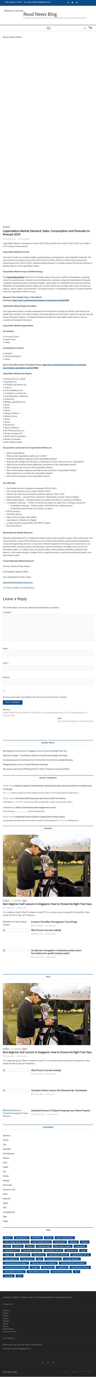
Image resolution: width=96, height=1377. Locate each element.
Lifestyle (30, 1246)
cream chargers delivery (41, 1242)
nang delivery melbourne (31, 1250)
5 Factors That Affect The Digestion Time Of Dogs (54, 922)
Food (5, 1163)
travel (20, 1276)
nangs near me (27, 1259)
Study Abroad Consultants (38, 1271)
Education (7, 1149)
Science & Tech (9, 1190)
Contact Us (74, 1372)
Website (6, 677)
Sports (5, 1203)
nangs (83, 1250)
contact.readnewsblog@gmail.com (38, 2)
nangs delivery (38, 1255)
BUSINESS (36, 1238)
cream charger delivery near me (16, 1242)
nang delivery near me (53, 1250)
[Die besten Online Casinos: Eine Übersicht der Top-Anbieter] (16, 1098)
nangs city (8, 1255)
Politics (6, 1176)
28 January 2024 (37, 934)
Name (6, 649)
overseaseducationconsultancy (16, 1263)
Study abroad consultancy (14, 1271)
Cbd (4, 1145)
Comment (7, 612)
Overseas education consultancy (44, 1263)
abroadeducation (22, 1238)
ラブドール (7, 786)
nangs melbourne (11, 1259)
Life (11, 900)
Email (6, 663)
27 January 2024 (37, 957)
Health (5, 1167)
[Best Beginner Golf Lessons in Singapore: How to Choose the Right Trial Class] (48, 866)
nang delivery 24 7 (11, 1250)
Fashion (6, 1158)
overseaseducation (53, 1259)
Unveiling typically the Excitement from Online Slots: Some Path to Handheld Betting (38, 760)
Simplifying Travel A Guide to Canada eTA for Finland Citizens (40, 817)
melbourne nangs (44, 1246)
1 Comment (50, 1094)
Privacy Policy (87, 1371)
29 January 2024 (37, 925)
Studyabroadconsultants (61, 1271)
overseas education (72, 1259)
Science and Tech (9, 1332)
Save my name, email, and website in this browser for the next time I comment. (35, 697)
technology (9, 1276)
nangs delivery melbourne (58, 1255)
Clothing (49, 1238)
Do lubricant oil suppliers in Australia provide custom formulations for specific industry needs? (56, 952)
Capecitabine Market (15, 277)
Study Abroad (48, 1267)
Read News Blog (40, 14)
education (73, 1242)
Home (65, 1372)
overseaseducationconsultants (16, 1267)
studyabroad (62, 1267)
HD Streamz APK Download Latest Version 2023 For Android (40, 798)
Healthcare (18, 1246)
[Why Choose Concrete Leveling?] (16, 938)
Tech (5, 1208)
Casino (5, 1140)
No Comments (25, 239)
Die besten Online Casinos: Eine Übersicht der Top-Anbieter (59, 1090)
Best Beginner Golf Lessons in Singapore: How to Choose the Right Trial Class (35, 751)
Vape (5, 1217)
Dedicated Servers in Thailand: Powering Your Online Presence (60, 1110)
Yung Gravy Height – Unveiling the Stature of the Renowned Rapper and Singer (35, 755)
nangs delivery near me (80, 1255)
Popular (17, 900)
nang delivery (80, 1246)
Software (6, 1199)
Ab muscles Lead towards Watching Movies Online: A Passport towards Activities (36, 769)
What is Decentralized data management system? (36, 808)
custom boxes (60, 1242)
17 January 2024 (37, 1094)
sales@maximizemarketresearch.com (18, 582)
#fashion (8, 1238)
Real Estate (7, 1185)
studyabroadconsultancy (80, 1267)
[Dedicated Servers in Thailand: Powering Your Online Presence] (16, 1113)
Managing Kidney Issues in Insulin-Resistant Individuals (25, 765)
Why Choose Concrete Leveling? (46, 930)
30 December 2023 (38, 1114)
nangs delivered (22, 1255)
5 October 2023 (10, 239)
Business (6, 226)
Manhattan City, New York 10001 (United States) (23, 1345)
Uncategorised (9, 1212)
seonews (35, 1267)
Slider (24, 900)
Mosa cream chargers (63, 1246)
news (39, 1259)
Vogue (5, 1221)
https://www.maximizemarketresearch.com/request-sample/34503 (40, 300)
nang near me (71, 1250)
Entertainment (8, 1154)
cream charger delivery (64, 1238)
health (7, 1246)
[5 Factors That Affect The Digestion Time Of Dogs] (16, 923)
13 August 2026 (9, 908)
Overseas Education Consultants (72, 1263)
